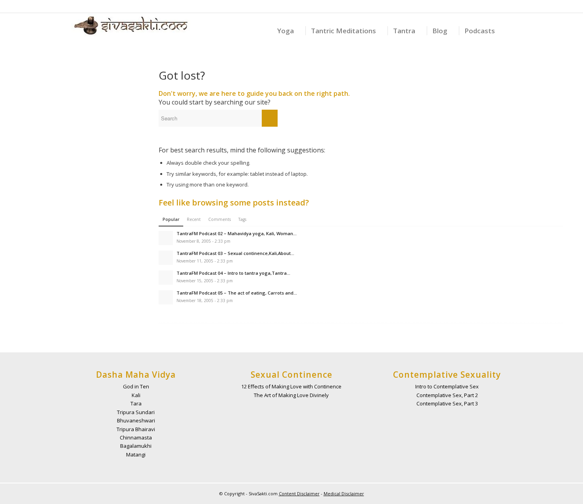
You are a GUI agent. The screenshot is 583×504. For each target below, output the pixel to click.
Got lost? (182, 75)
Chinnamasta (136, 437)
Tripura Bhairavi (136, 429)
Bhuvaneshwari (136, 420)
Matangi (136, 454)
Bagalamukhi (136, 445)
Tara (136, 403)
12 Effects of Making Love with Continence (291, 386)
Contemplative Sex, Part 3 (447, 403)
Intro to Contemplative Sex (447, 386)
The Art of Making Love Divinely (291, 395)
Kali (136, 395)
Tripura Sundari (136, 412)
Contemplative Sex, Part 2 (447, 395)
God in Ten (136, 386)
